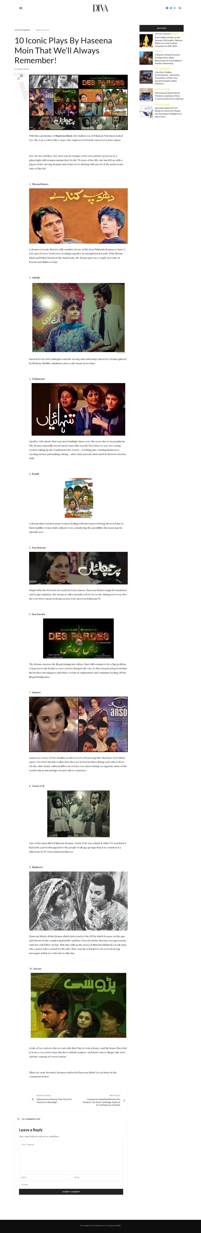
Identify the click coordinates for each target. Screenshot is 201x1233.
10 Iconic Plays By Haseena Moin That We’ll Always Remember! (63, 50)
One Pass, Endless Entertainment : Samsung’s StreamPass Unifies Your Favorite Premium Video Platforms (167, 78)
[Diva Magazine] (100, 8)
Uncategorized (162, 69)
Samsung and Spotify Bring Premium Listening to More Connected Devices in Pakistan (169, 96)
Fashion (175, 34)
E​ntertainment (22, 30)
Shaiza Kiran (23, 69)
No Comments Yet (31, 1119)
